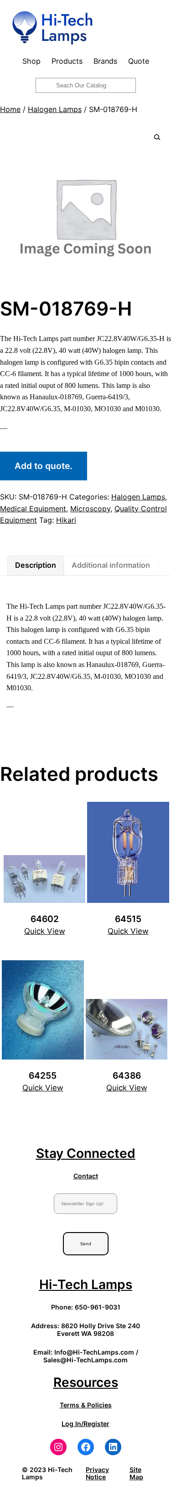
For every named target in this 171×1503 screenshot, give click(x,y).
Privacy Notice (97, 1473)
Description (35, 565)
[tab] (35, 565)
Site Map (136, 1473)
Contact (85, 1176)
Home (10, 109)
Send (85, 1243)
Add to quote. (44, 465)
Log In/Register (85, 1423)
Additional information (111, 565)
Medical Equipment (33, 508)
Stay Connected (85, 1153)
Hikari (66, 520)
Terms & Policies (86, 1405)
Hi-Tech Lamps (85, 1284)
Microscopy (90, 508)
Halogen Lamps (55, 109)
